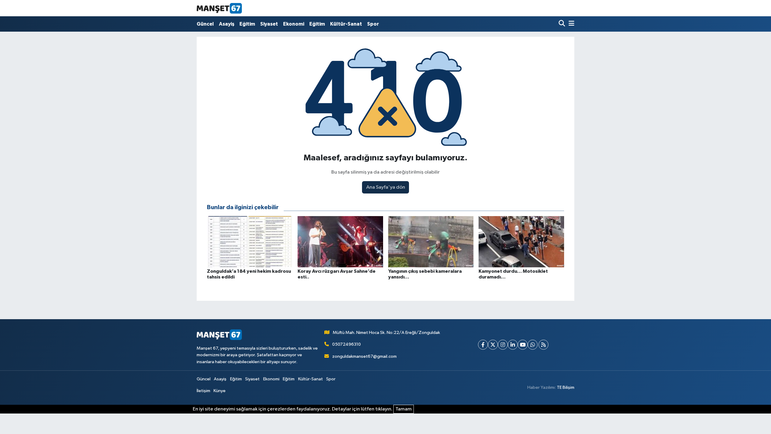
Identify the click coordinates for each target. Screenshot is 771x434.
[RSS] (543, 345)
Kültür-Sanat (346, 24)
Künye (220, 390)
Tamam (403, 409)
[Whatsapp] (533, 345)
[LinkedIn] (513, 345)
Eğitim (247, 24)
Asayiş (226, 24)
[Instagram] (503, 345)
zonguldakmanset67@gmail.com (364, 356)
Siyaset (269, 24)
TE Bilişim (565, 387)
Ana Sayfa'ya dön (385, 187)
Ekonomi (293, 24)
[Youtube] (523, 345)
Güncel (205, 24)
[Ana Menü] (570, 23)
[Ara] (562, 23)
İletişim (203, 390)
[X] (493, 345)
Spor (373, 24)
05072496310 (346, 344)
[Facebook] (483, 345)
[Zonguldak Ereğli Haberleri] (219, 8)
